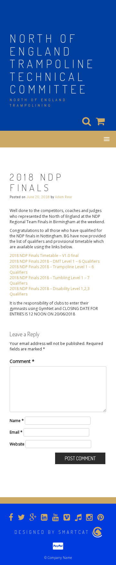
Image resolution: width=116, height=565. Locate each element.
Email (16, 432)
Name (17, 420)
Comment (22, 361)
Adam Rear (63, 196)
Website (17, 444)
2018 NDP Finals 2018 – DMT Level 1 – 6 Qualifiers (55, 261)
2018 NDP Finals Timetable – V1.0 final (44, 255)
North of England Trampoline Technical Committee (52, 63)
